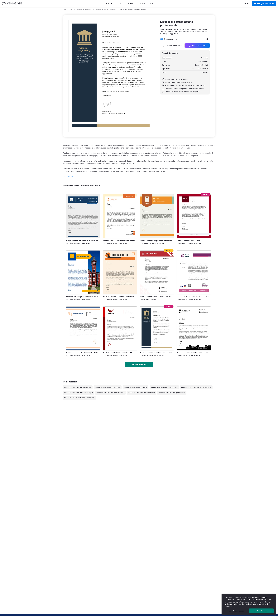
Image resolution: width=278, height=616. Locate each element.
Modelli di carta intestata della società (77, 387)
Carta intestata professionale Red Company (157, 297)
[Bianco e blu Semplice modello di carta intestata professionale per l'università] (83, 272)
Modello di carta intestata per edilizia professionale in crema (120, 297)
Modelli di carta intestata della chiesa (164, 387)
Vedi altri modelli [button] (139, 364)
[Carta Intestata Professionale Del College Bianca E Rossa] (120, 328)
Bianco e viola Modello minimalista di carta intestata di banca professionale (194, 297)
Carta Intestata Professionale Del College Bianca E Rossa (120, 353)
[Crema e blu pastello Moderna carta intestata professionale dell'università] (83, 328)
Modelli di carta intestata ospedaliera (141, 392)
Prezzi (153, 3)
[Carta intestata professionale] (194, 216)
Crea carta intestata (76, 9)
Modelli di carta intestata (93, 9)
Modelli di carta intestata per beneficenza (196, 387)
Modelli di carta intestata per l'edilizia (172, 392)
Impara (142, 3)
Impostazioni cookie (236, 611)
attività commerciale (110, 9)
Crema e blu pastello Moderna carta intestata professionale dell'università (83, 353)
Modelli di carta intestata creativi (135, 387)
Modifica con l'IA (199, 45)
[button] (172, 45)
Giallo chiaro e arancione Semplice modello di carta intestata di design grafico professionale (120, 241)
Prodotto (110, 3)
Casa (64, 9)
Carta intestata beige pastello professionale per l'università (157, 241)
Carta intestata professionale (189, 241)
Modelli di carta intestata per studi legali (78, 392)
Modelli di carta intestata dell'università (110, 392)
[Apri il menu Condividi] (207, 39)
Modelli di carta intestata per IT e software (79, 398)
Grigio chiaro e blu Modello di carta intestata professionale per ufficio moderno (83, 241)
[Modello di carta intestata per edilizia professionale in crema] (120, 272)
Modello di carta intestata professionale (157, 353)
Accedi (246, 3)
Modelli (130, 3)
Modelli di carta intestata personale (107, 387)
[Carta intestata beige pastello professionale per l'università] (157, 216)
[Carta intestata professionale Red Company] (157, 272)
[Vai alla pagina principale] (12, 3)
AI (120, 3)
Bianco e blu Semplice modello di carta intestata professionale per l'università (83, 297)
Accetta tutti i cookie (261, 611)
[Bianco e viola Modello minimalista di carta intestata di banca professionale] (194, 272)
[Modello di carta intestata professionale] (157, 328)
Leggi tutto (68, 176)
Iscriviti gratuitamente (264, 3)
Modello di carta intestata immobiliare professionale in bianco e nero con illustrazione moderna (194, 353)
